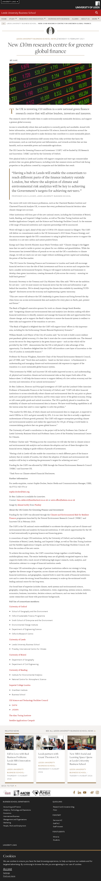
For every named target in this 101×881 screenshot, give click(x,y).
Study (12, 18)
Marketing (7, 822)
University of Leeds (17, 639)
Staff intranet (58, 826)
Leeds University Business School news (36, 38)
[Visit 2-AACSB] (21, 792)
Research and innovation (31, 18)
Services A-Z (57, 820)
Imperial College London (20, 685)
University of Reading (18, 670)
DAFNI (14, 705)
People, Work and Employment (14, 825)
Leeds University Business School (18, 12)
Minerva (56, 836)
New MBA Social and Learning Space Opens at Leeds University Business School (81, 759)
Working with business (58, 18)
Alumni (75, 18)
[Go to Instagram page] (97, 792)
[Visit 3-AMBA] (40, 792)
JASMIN (15, 709)
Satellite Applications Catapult (22, 720)
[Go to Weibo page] (92, 792)
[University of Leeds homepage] (88, 4)
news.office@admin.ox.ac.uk (63, 500)
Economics (7, 813)
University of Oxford (18, 606)
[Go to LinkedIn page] (79, 792)
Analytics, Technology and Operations (17, 810)
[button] (97, 13)
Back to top (8, 785)
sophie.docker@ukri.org (19, 491)
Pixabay (38, 504)
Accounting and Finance (12, 806)
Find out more (9, 876)
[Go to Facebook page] (74, 792)
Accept (7, 868)
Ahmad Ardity (23, 504)
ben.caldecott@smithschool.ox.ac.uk (32, 500)
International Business (11, 816)
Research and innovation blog (63, 806)
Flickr (55, 810)
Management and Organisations (15, 819)
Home (4, 18)
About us (85, 18)
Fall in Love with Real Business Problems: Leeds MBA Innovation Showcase (19, 759)
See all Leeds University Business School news (69, 730)
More (94, 18)
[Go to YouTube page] (84, 792)
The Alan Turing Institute (20, 715)
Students (56, 840)
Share (14, 60)
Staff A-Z (56, 823)
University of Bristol (17, 654)
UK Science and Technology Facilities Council (28, 700)
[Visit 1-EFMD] (7, 792)
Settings (6, 872)
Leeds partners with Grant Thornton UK (48, 755)
